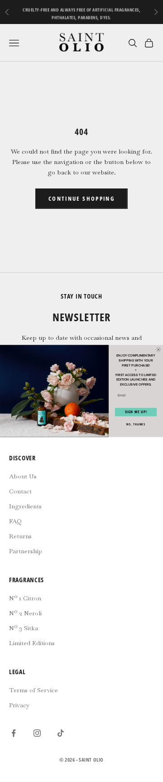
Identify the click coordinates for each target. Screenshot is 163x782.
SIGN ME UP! (136, 412)
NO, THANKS (135, 424)
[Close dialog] (158, 349)
